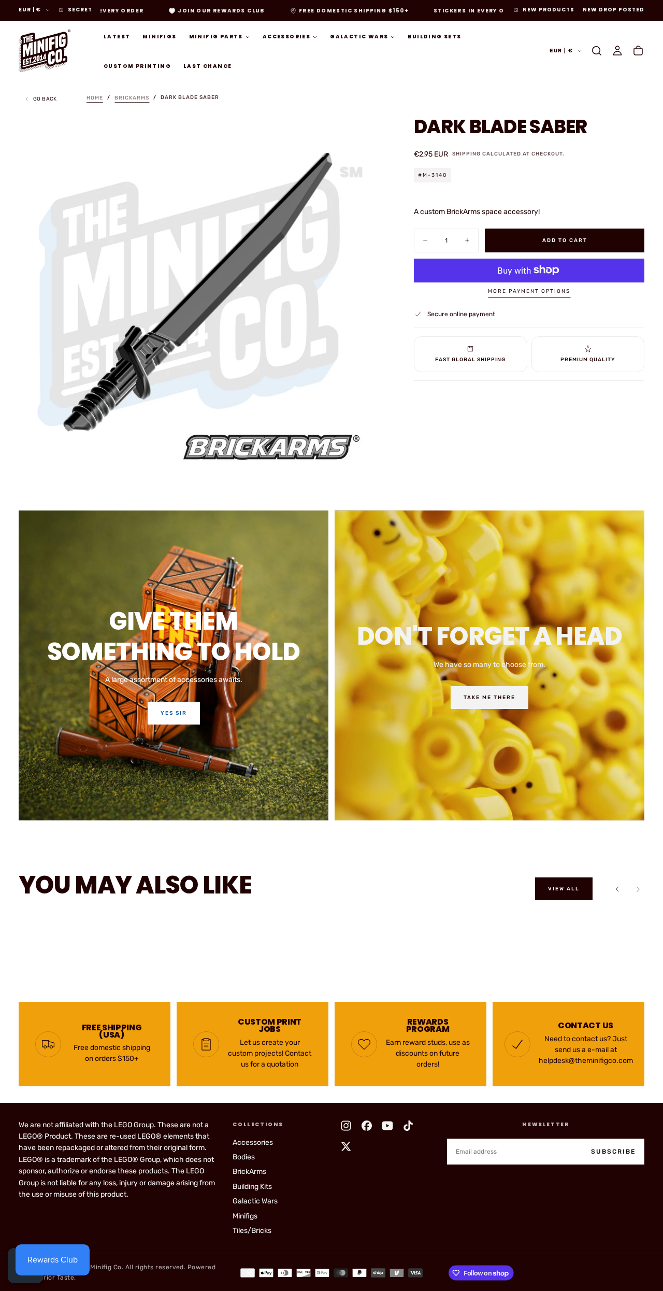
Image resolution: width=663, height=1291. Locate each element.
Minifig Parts (216, 36)
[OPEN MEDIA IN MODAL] (364, 461)
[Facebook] (367, 1125)
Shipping (466, 154)
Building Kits (252, 1186)
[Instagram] (346, 1125)
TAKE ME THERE (489, 697)
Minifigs (159, 36)
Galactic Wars (359, 36)
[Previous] (617, 889)
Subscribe (613, 1151)
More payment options (529, 291)
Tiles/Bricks (252, 1230)
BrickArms (249, 1171)
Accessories (286, 36)
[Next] (638, 889)
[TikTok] (408, 1125)
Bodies (244, 1157)
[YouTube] (387, 1125)
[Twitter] (346, 1146)
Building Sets (434, 36)
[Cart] (638, 50)
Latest (117, 36)
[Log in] (617, 50)
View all (564, 889)
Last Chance (207, 66)
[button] (596, 50)
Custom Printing (137, 66)
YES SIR (174, 713)
